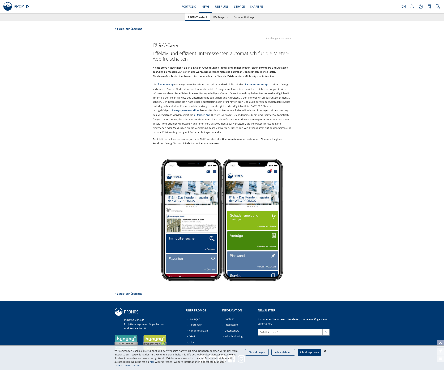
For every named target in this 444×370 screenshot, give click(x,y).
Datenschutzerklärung (127, 365)
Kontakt (229, 319)
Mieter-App (167, 84)
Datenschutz (232, 330)
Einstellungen (257, 352)
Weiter (326, 332)
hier (152, 361)
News (206, 6)
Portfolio (188, 6)
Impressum (231, 324)
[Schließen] (324, 351)
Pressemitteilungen (245, 17)
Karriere (256, 6)
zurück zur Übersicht (129, 28)
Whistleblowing (234, 336)
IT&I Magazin (220, 17)
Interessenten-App (258, 84)
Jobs (191, 342)
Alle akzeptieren (309, 352)
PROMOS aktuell (197, 17)
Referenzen (195, 324)
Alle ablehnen (283, 352)
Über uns (222, 6)
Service (239, 6)
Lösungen (194, 319)
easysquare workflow (186, 110)
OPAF (192, 336)
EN (403, 6)
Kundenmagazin (198, 330)
